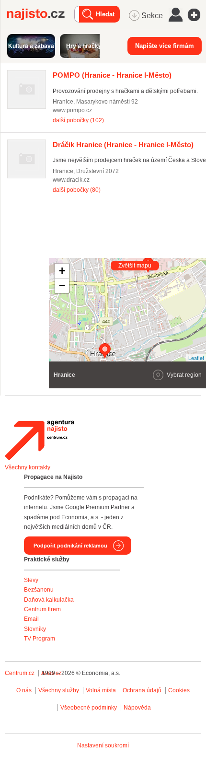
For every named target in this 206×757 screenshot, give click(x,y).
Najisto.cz (40, 14)
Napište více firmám (164, 45)
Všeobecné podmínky (88, 707)
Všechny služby (59, 690)
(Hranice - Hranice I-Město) (112, 75)
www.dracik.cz (71, 179)
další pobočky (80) (77, 189)
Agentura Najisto (39, 440)
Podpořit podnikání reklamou (70, 545)
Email (31, 619)
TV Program (39, 638)
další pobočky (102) (78, 120)
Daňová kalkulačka (49, 599)
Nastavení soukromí (103, 745)
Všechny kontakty (27, 467)
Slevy (31, 580)
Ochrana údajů (142, 690)
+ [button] (62, 271)
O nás (24, 690)
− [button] (62, 285)
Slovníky (35, 629)
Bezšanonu (39, 589)
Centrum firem (42, 609)
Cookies (179, 690)
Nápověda (137, 707)
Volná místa (101, 690)
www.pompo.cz (72, 110)
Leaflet (196, 357)
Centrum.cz (19, 673)
